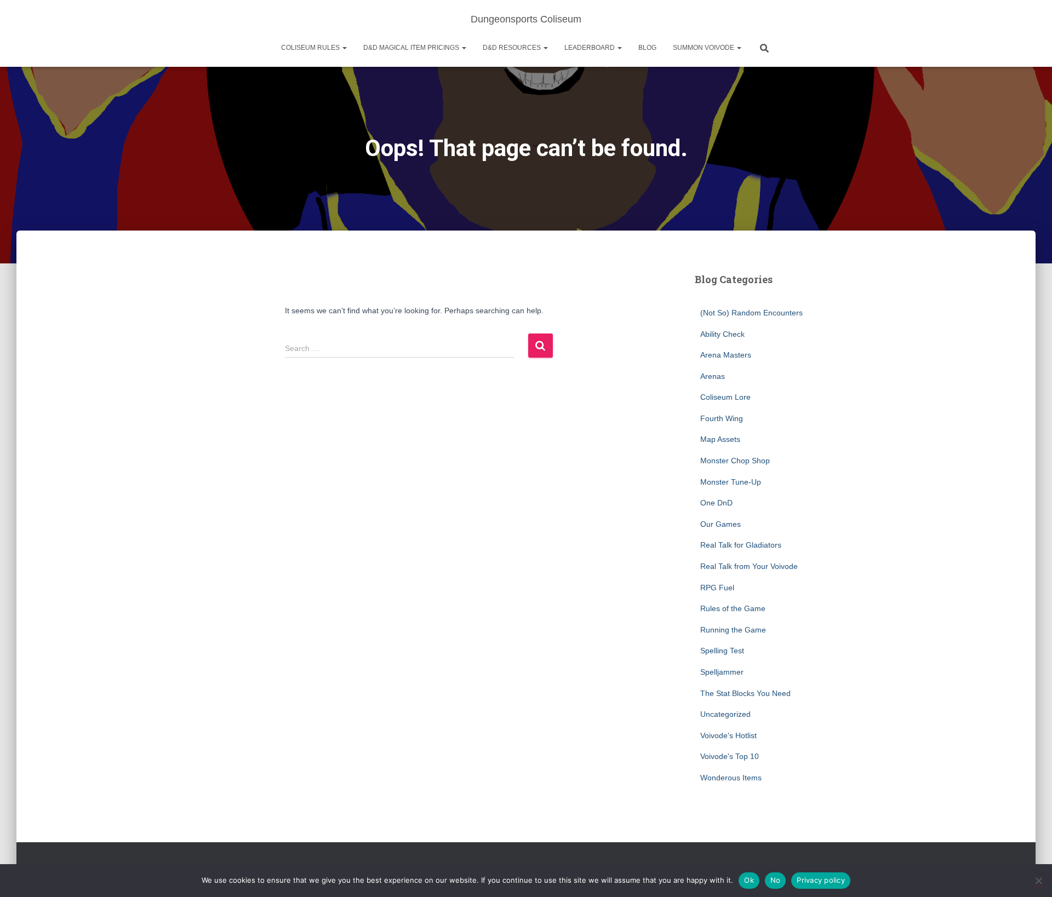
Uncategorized (725, 714)
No (775, 880)
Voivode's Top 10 (729, 756)
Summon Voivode (704, 47)
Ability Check (722, 334)
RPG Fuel (717, 587)
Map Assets (720, 439)
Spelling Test (722, 650)
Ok (749, 880)
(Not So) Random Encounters (751, 312)
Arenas (712, 376)
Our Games (720, 524)
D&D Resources (512, 47)
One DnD (716, 502)
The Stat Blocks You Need (745, 693)
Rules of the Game (732, 608)
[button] (344, 47)
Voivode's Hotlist (728, 735)
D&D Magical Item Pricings (412, 47)
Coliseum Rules (311, 47)
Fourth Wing (721, 418)
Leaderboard (590, 47)
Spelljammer (722, 672)
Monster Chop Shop (735, 460)
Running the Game (733, 629)
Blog (647, 47)
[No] (1038, 880)
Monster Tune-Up (730, 482)
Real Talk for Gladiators (740, 544)
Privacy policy (821, 880)
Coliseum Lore (725, 397)
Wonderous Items (731, 777)
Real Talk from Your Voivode (749, 566)
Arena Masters (725, 354)
